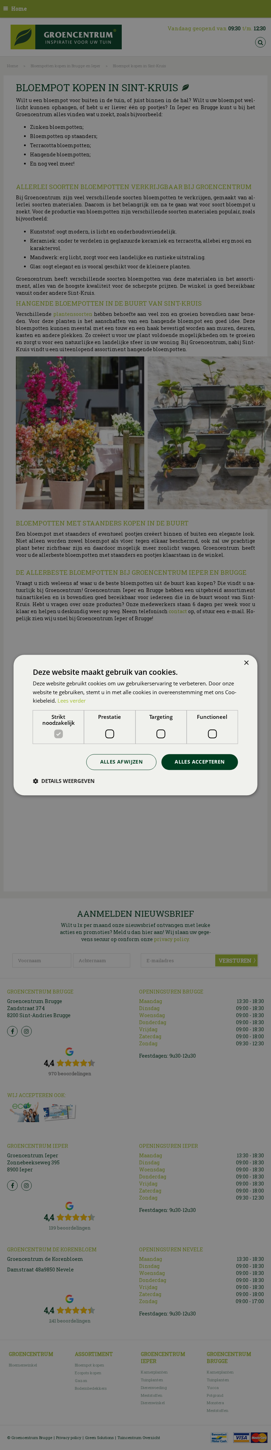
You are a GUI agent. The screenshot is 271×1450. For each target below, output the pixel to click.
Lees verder (72, 700)
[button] (64, 781)
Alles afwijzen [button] (121, 761)
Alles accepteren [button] (199, 761)
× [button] (246, 663)
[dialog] (135, 725)
